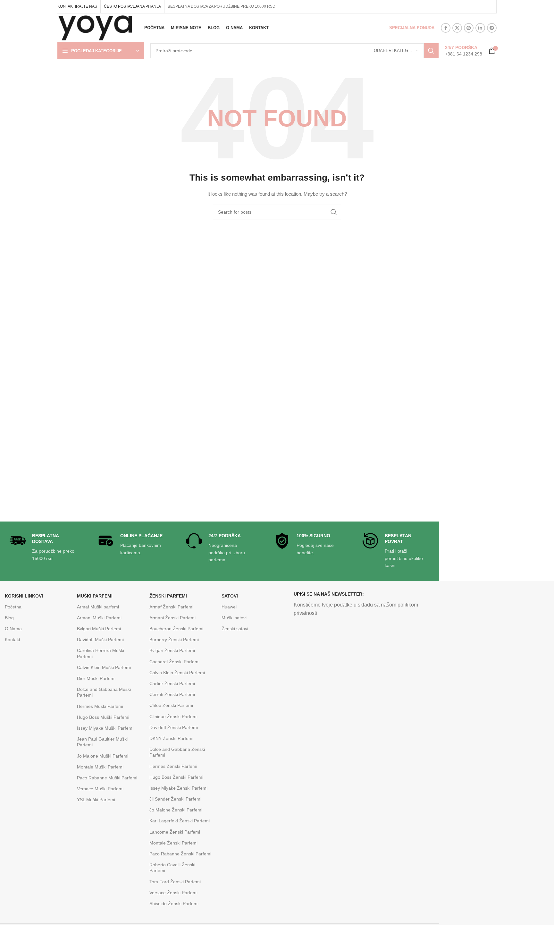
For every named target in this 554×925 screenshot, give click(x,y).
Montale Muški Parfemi (100, 766)
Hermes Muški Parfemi (100, 706)
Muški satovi (234, 617)
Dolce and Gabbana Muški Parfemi (104, 692)
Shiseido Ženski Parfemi (173, 903)
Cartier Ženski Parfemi (172, 683)
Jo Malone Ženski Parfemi (175, 809)
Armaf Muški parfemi (98, 606)
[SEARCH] (431, 50)
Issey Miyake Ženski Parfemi (178, 788)
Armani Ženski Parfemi (172, 617)
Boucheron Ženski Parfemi (176, 628)
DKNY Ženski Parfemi (171, 738)
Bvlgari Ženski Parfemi (172, 650)
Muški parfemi (95, 595)
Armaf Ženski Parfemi (171, 606)
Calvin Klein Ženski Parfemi (177, 672)
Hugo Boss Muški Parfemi (103, 717)
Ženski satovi (235, 628)
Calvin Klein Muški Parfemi (104, 667)
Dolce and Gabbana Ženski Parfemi (177, 752)
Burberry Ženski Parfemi (174, 639)
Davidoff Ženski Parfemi (173, 727)
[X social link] (457, 28)
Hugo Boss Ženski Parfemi (176, 777)
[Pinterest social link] (469, 28)
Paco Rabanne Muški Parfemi (107, 777)
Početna (13, 606)
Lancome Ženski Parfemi (174, 832)
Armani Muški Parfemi (99, 617)
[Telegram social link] (492, 28)
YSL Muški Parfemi (96, 799)
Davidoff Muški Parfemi (100, 639)
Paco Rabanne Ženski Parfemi (180, 853)
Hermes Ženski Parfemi (173, 766)
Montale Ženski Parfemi (173, 842)
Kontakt (12, 639)
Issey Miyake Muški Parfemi (105, 728)
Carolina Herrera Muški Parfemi (100, 653)
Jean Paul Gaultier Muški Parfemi (102, 741)
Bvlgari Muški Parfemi (99, 628)
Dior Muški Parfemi (96, 678)
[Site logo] (95, 27)
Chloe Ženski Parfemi (171, 705)
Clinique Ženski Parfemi (173, 716)
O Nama (13, 628)
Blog (9, 617)
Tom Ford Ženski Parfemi (175, 881)
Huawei (229, 606)
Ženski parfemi (168, 595)
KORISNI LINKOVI (24, 595)
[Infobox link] (463, 50)
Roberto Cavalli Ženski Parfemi (172, 867)
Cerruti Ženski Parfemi (172, 694)
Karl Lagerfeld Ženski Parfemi (179, 820)
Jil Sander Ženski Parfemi (175, 799)
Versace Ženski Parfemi (173, 892)
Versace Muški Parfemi (100, 788)
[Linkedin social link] (480, 28)
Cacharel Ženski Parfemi (174, 661)
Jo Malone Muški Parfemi (102, 756)
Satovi (230, 595)
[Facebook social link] (445, 28)
